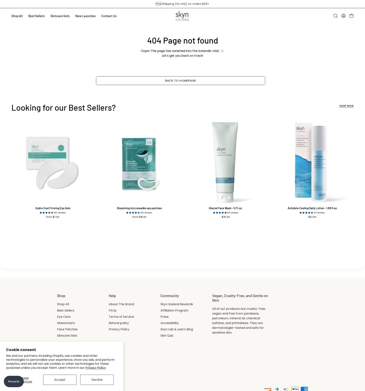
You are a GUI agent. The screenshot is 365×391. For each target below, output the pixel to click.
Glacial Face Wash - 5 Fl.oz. (226, 208)
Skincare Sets (67, 335)
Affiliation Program (174, 310)
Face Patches (67, 329)
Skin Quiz (166, 335)
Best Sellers (65, 310)
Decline (97, 379)
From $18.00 (139, 217)
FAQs (113, 310)
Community (169, 295)
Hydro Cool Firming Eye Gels (52, 208)
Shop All (63, 304)
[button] (336, 16)
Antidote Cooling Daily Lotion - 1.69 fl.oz (312, 208)
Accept (59, 379)
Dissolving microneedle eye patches (139, 208)
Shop (61, 295)
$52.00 (312, 217)
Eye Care (64, 317)
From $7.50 (52, 217)
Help (112, 295)
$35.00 (226, 217)
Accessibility (169, 323)
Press (164, 317)
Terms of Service (121, 317)
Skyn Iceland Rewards (176, 304)
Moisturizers (66, 323)
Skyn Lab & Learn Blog (176, 329)
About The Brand (121, 304)
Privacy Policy (95, 368)
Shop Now (346, 105)
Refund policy (119, 323)
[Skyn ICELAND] (182, 16)
